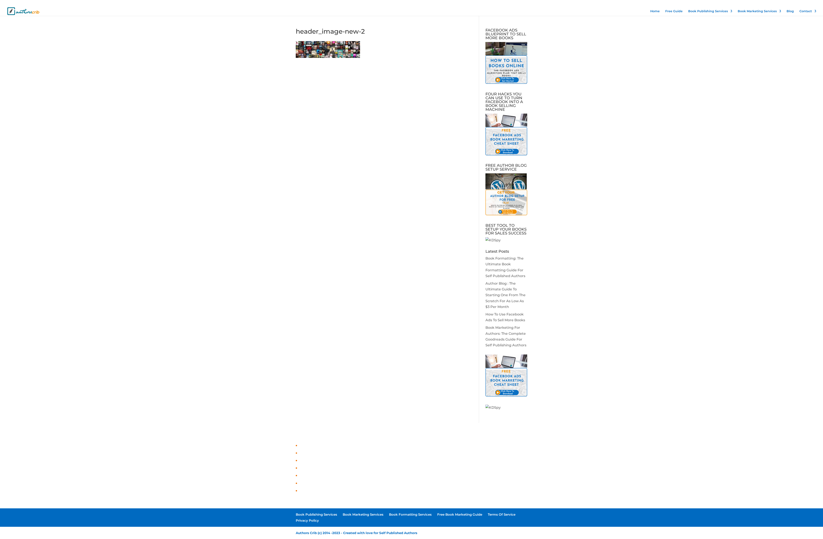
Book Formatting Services (711, 3)
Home (655, 11)
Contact (805, 11)
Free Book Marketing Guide (745, 3)
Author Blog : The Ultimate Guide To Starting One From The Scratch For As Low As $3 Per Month (505, 295)
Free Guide (674, 11)
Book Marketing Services (680, 3)
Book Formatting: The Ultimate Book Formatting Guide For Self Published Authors (371, 446)
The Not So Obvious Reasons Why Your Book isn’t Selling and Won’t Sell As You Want (372, 483)
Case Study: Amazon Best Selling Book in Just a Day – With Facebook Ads (362, 491)
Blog (790, 11)
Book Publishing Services (648, 3)
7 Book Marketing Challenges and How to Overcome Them (350, 476)
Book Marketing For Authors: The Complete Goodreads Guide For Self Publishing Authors (376, 468)
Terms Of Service (773, 3)
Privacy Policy (793, 3)
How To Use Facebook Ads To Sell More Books (338, 461)
